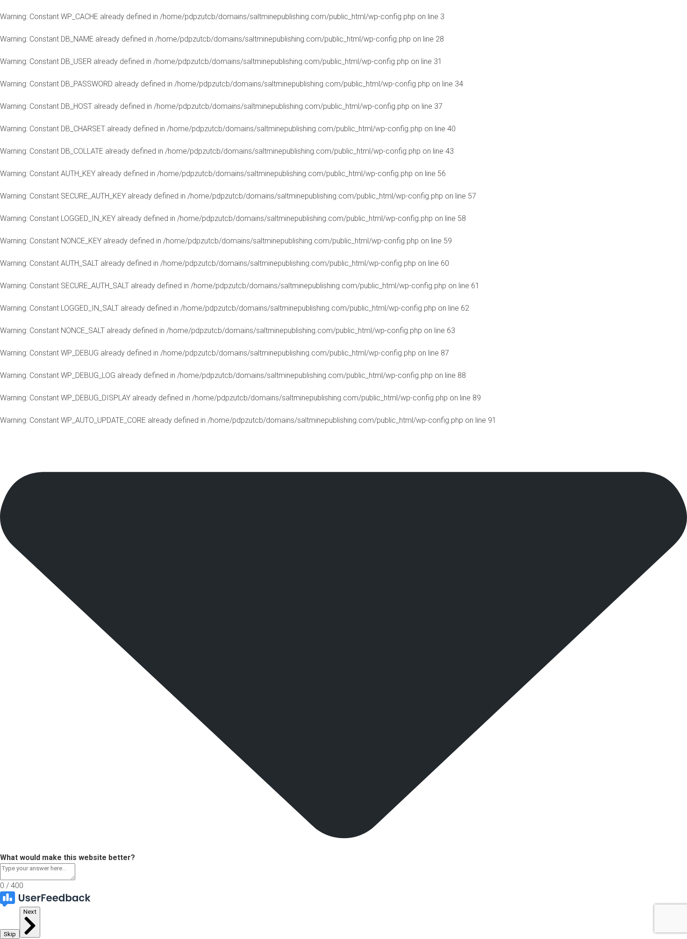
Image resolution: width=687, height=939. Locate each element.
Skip (10, 934)
